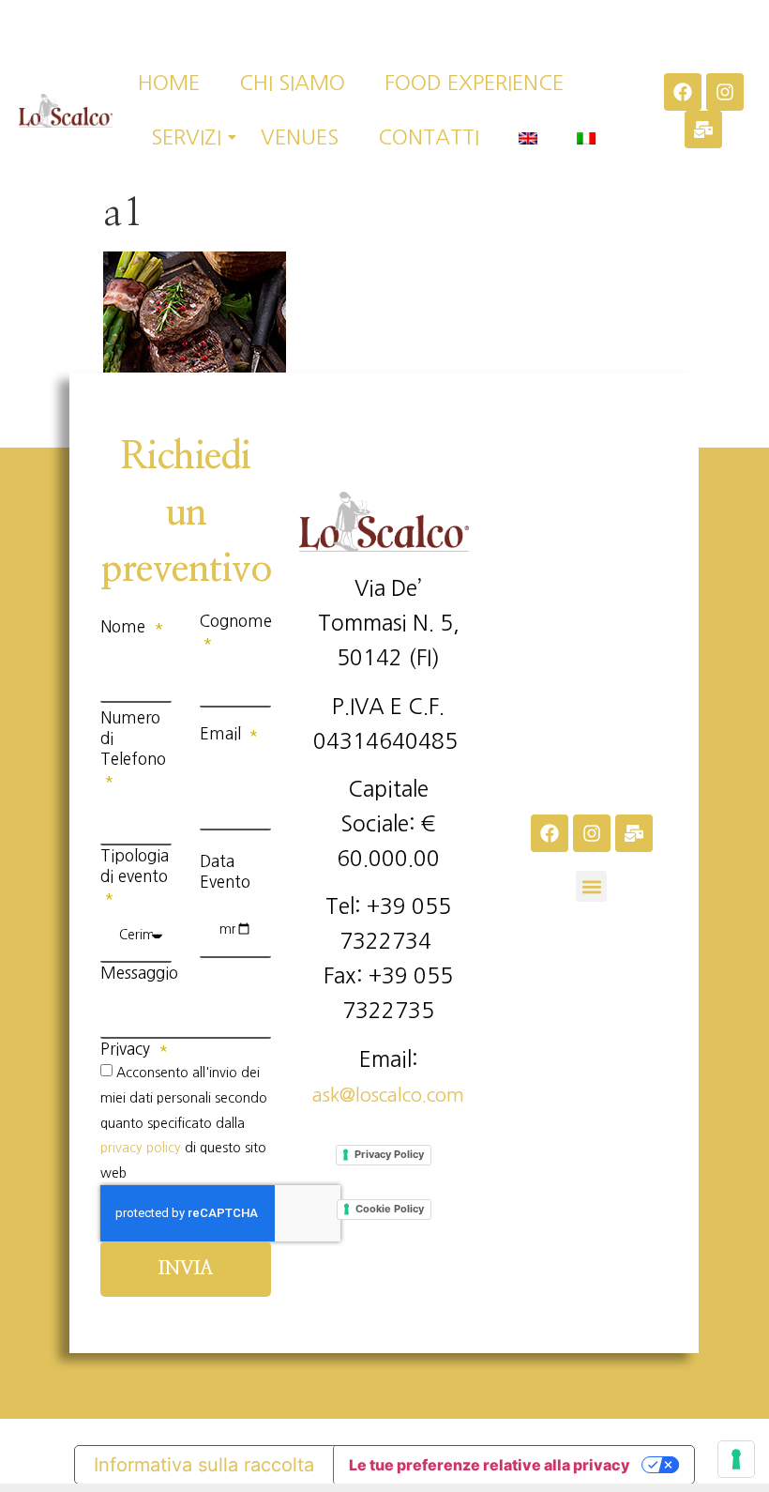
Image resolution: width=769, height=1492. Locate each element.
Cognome (236, 621)
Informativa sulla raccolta (204, 1465)
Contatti (428, 137)
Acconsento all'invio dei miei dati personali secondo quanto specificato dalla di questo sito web (183, 1123)
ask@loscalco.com (388, 1095)
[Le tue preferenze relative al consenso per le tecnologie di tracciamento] (736, 1459)
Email (223, 733)
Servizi (186, 137)
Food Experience (474, 82)
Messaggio (139, 973)
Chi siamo (292, 82)
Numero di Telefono (133, 738)
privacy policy (140, 1147)
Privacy (127, 1049)
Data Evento (225, 871)
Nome (125, 626)
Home (169, 82)
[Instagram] (725, 92)
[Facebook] (682, 92)
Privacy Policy (389, 1154)
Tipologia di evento (134, 865)
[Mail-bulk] (703, 129)
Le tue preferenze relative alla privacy (489, 1464)
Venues (300, 137)
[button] (591, 886)
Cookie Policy (389, 1208)
